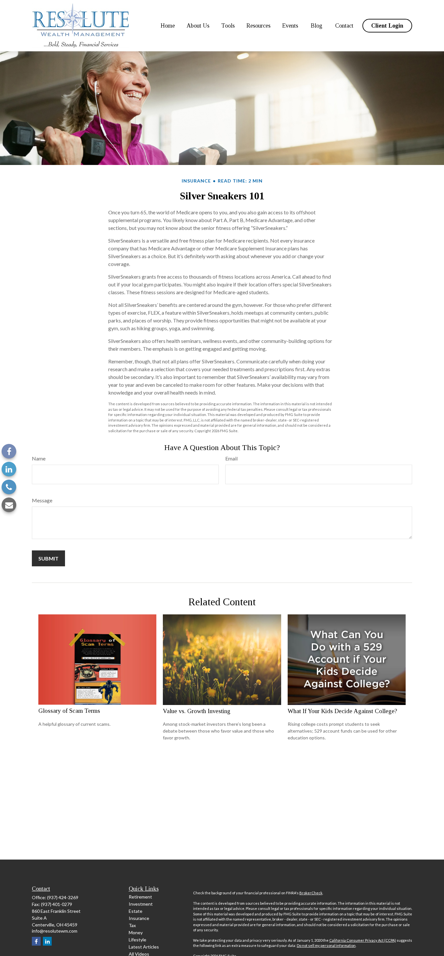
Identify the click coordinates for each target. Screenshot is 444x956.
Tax (132, 925)
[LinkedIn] (9, 469)
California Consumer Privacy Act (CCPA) (362, 940)
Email (231, 458)
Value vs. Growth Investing (196, 711)
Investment (141, 904)
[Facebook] (9, 451)
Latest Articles (144, 947)
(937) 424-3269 (62, 897)
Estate (135, 911)
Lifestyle (137, 939)
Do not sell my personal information (326, 945)
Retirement (140, 896)
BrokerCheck (310, 893)
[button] (167, 25)
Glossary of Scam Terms (69, 710)
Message (42, 500)
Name (39, 458)
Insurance (139, 918)
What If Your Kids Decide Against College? (342, 711)
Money (136, 932)
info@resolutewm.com (54, 931)
